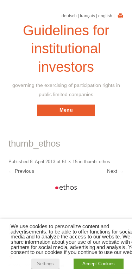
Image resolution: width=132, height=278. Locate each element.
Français (87, 15)
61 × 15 (69, 161)
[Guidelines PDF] (119, 15)
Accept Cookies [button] (98, 263)
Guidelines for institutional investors (66, 49)
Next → (115, 171)
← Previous (21, 171)
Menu (66, 110)
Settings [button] (45, 263)
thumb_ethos (97, 161)
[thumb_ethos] (66, 187)
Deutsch (69, 15)
